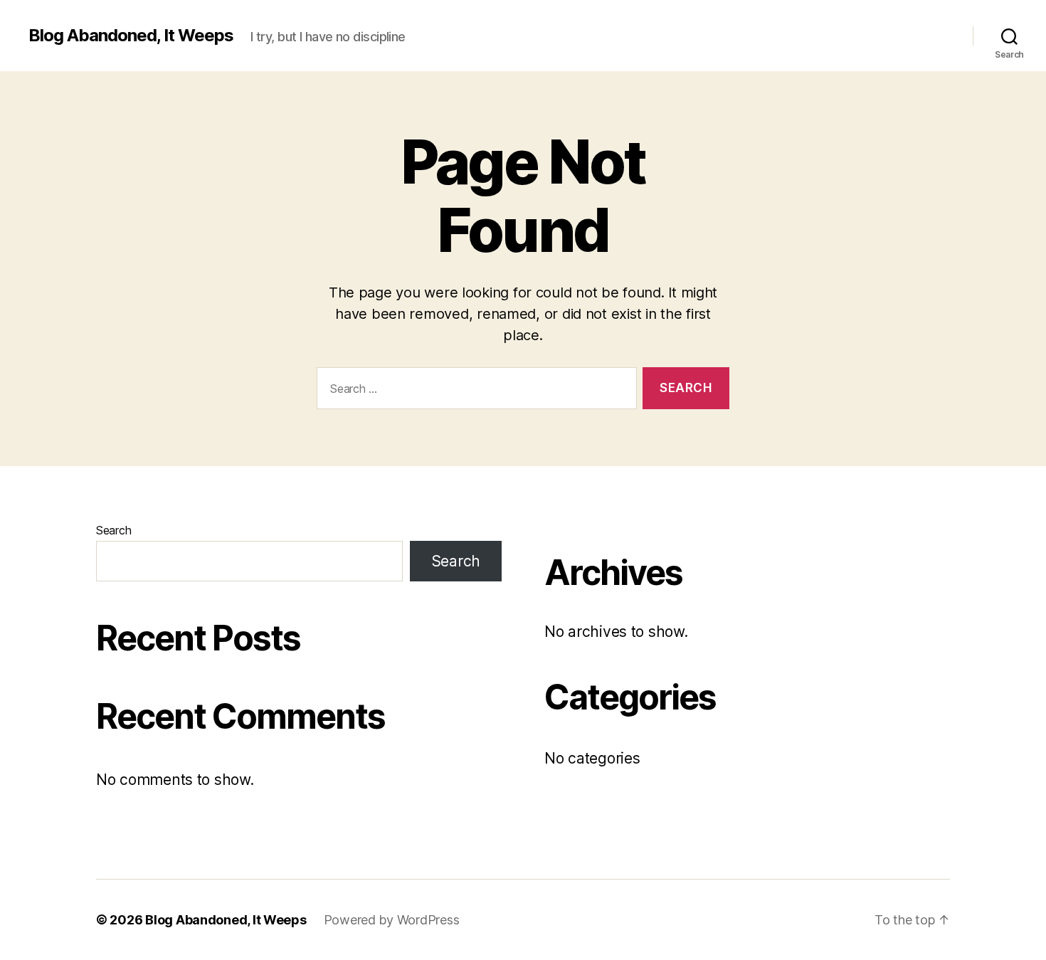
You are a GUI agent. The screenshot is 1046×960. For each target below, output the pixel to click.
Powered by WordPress (392, 919)
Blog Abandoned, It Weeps (130, 35)
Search (113, 530)
